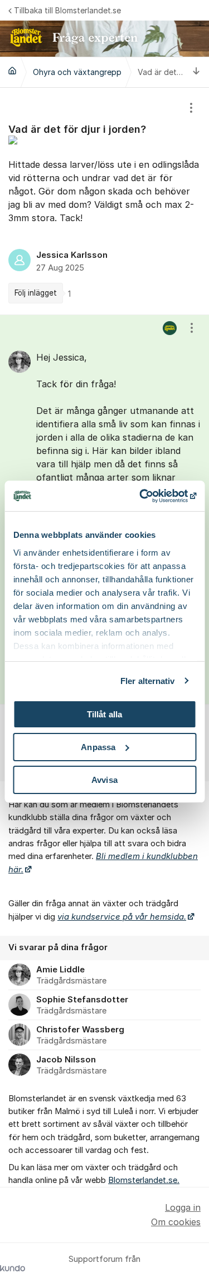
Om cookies (176, 1221)
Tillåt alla (104, 714)
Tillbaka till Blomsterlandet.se (67, 10)
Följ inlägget (35, 292)
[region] (104, 201)
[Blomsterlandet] (12, 70)
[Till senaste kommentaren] (196, 72)
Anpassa (98, 747)
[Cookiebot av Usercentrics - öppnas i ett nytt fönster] (148, 495)
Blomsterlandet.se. (143, 1180)
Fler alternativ (147, 680)
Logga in (183, 1207)
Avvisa (104, 779)
